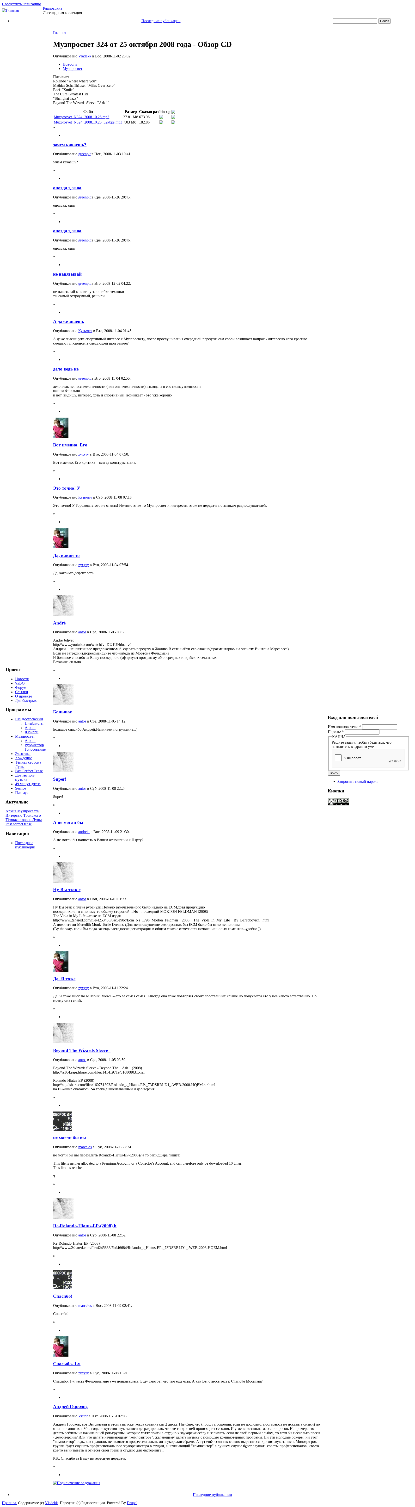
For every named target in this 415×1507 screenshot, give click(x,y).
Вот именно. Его (70, 444)
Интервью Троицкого (23, 815)
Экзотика (23, 754)
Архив (30, 728)
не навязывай (67, 274)
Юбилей (31, 732)
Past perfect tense (19, 824)
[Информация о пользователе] (60, 437)
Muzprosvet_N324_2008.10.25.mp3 (81, 117)
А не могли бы (68, 822)
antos (82, 632)
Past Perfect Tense (29, 771)
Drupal (132, 1503)
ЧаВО (20, 683)
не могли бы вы (69, 1137)
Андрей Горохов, (70, 1406)
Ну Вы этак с (66, 889)
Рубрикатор (34, 745)
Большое (62, 711)
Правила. (9, 1503)
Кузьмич (85, 331)
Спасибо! (62, 1296)
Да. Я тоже (64, 978)
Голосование (35, 749)
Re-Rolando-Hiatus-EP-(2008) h (84, 1225)
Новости (22, 679)
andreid (84, 832)
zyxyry (83, 454)
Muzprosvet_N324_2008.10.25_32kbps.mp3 (88, 122)
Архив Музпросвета (22, 811)
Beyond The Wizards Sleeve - (81, 1050)
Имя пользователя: (344, 727)
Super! (59, 779)
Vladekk (84, 56)
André (59, 622)
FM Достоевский (29, 719)
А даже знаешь (68, 321)
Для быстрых (26, 700)
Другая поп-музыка (25, 777)
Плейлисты (34, 723)
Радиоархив (52, 8)
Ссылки (21, 692)
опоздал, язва (67, 187)
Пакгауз (21, 793)
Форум (20, 688)
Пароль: (336, 732)
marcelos (85, 1147)
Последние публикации (161, 21)
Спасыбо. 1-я (66, 1363)
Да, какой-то (66, 555)
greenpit (84, 154)
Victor (83, 1416)
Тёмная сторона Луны (24, 820)
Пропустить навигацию (21, 4)
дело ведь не (66, 368)
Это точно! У (66, 488)
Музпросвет (25, 736)
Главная (59, 33)
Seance (20, 788)
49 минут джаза (28, 784)
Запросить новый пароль (357, 781)
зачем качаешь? (69, 144)
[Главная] (10, 10)
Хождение (23, 758)
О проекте (23, 696)
